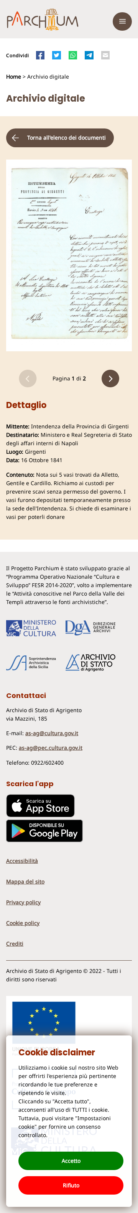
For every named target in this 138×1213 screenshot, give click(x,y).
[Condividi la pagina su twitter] (56, 55)
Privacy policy (23, 902)
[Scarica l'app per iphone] (40, 815)
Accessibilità (22, 860)
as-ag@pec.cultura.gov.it (50, 747)
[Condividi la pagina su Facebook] (40, 55)
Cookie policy (22, 923)
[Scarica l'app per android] (44, 840)
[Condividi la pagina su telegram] (89, 55)
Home (14, 76)
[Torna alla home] (42, 21)
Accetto (71, 1160)
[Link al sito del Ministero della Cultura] (31, 628)
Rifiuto (71, 1185)
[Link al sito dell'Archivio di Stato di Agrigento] (90, 663)
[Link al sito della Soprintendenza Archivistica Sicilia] (31, 663)
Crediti (14, 943)
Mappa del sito (25, 881)
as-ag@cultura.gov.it (51, 733)
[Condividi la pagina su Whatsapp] (73, 55)
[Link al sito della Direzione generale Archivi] (90, 628)
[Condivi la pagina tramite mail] (105, 55)
